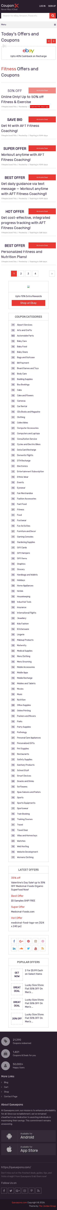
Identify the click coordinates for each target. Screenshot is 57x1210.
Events (20, 482)
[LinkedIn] (14, 948)
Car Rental (22, 406)
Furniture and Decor (26, 531)
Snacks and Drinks (25, 781)
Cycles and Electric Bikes (28, 444)
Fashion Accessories (26, 499)
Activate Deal (42, 90)
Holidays (21, 580)
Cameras (21, 401)
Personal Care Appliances (29, 738)
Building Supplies (25, 379)
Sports (20, 797)
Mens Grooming (24, 662)
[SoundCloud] (21, 948)
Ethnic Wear (22, 477)
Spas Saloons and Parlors (29, 792)
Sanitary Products (25, 765)
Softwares (22, 786)
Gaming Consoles (25, 537)
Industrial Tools (24, 602)
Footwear (21, 520)
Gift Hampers (23, 553)
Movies (20, 689)
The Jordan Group (47, 1206)
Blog (6, 1082)
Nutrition (21, 700)
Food (19, 515)
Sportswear (22, 808)
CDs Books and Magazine (28, 412)
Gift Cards (22, 547)
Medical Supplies (24, 651)
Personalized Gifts (26, 743)
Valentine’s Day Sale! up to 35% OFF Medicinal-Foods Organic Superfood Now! (28, 886)
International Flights (26, 613)
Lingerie (20, 634)
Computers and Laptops (28, 433)
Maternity (21, 645)
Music (19, 694)
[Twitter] (28, 948)
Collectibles (22, 422)
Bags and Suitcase (26, 357)
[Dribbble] (43, 941)
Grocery (21, 569)
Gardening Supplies (26, 542)
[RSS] (43, 948)
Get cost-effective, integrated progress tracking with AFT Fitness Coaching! (25, 223)
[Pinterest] (28, 941)
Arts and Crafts (24, 330)
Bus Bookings (23, 384)
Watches (21, 841)
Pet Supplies (23, 748)
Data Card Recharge (26, 450)
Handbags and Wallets (27, 575)
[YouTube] (35, 948)
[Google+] (21, 941)
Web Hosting (23, 846)
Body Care (22, 374)
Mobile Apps (22, 672)
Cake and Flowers (25, 395)
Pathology (22, 732)
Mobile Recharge (24, 678)
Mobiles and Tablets (26, 683)
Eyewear (21, 488)
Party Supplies (24, 727)
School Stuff (23, 770)
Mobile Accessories (26, 667)
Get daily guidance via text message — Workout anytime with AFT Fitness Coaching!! (24, 189)
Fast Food (22, 504)
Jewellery (21, 618)
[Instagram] (35, 941)
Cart (6, 1087)
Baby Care (22, 341)
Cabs (19, 390)
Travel (20, 825)
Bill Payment (23, 363)
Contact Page (10, 1096)
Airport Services (24, 325)
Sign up (52, 6)
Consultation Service (27, 439)
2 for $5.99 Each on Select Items (34, 972)
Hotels (20, 591)
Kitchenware (23, 629)
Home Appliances (25, 585)
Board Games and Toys (28, 368)
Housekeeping (23, 596)
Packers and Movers (26, 716)
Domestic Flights (25, 455)
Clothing (21, 417)
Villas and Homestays (27, 835)
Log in (42, 6)
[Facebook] (14, 941)
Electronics (22, 466)
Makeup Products (25, 640)
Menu (3, 24)
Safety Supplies (24, 759)
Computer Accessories (28, 428)
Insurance (21, 607)
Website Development (27, 852)
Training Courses (25, 819)
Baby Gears (22, 352)
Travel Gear (22, 830)
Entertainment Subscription (30, 471)
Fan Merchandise (25, 493)
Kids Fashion (23, 623)
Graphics (21, 564)
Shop (6, 1092)
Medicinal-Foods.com (22, 911)
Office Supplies (24, 705)
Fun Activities (23, 526)
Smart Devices (24, 776)
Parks (19, 721)
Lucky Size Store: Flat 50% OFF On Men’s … (34, 989)
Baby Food (22, 346)
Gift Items (22, 558)
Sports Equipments (26, 803)
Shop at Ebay (28, 303)
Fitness (20, 509)
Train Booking (23, 814)
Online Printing (24, 710)
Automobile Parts (25, 336)
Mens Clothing (23, 656)
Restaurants (23, 754)
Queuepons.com (19, 1202)
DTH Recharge (24, 460)
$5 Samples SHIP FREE (23, 900)
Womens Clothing (25, 857)
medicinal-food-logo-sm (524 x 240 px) (27, 924)
